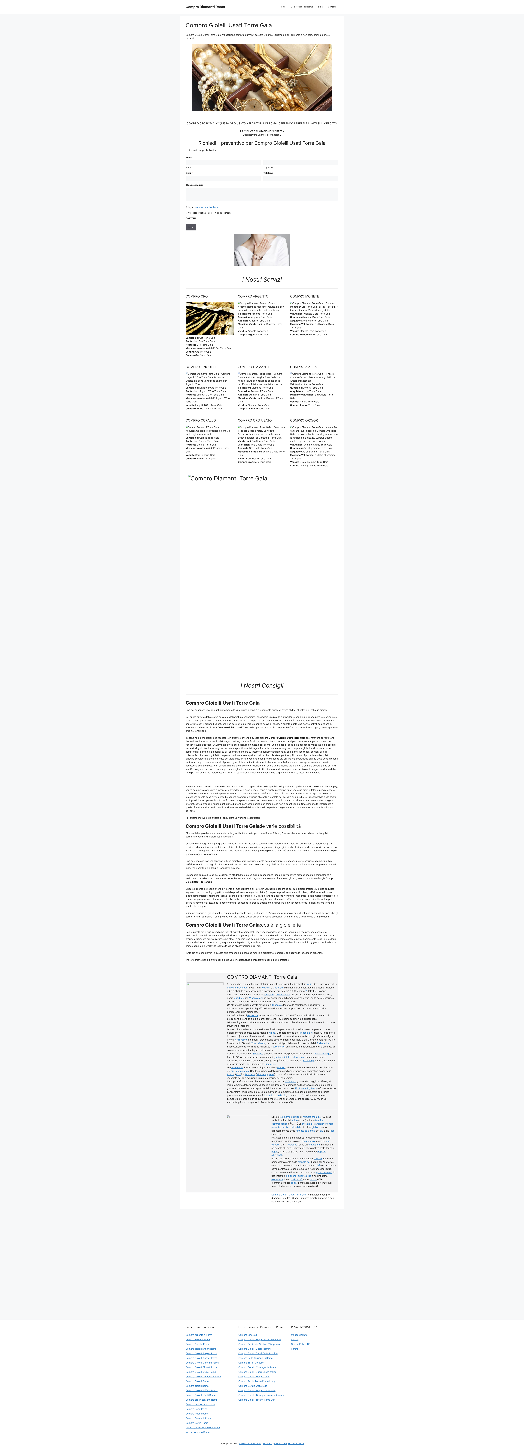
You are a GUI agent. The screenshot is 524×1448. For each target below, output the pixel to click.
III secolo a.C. (306, 1032)
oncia (294, 1182)
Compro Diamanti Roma (205, 7)
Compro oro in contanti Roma (202, 1399)
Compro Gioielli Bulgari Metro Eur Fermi (259, 1339)
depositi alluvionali (237, 987)
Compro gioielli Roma (197, 1385)
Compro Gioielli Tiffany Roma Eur (256, 1399)
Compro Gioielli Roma (197, 1381)
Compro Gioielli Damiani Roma (202, 1362)
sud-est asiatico (240, 1071)
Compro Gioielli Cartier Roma (201, 1358)
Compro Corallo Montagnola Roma (257, 1367)
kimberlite (270, 1064)
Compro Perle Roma (196, 1409)
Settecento (237, 1067)
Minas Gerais (258, 1043)
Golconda (252, 1015)
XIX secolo (290, 1081)
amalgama (314, 1144)
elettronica (277, 1179)
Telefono (269, 173)
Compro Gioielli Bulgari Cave (254, 1376)
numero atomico (312, 1116)
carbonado (279, 1046)
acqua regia (309, 1141)
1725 (238, 1074)
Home (282, 6)
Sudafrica (258, 1053)
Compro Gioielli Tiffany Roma (202, 1390)
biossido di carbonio (275, 1095)
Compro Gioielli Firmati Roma (201, 1367)
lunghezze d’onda (305, 1130)
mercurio (292, 1144)
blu (321, 1130)
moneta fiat (304, 1162)
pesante (275, 1127)
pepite (274, 1151)
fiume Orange (322, 1053)
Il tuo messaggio (195, 185)
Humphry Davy (309, 1088)
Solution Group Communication (289, 1443)
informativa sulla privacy (206, 207)
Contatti (332, 6)
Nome (188, 167)
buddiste (239, 998)
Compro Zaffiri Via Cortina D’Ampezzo (259, 1344)
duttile (285, 1127)
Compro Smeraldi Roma (199, 1418)
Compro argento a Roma (199, 1335)
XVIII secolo (241, 1039)
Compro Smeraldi (247, 1335)
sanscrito (269, 994)
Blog (320, 6)
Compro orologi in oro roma (200, 1404)
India (309, 984)
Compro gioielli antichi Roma (201, 1348)
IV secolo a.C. (256, 998)
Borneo (281, 1067)
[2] (318, 1165)
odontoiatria (304, 1175)
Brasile (230, 1074)
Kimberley (308, 1060)
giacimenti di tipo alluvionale (289, 1057)
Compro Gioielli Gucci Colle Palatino (258, 1353)
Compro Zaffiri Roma (197, 1423)
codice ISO (297, 1179)
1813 (297, 1088)
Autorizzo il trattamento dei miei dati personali (210, 213)
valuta (313, 1179)
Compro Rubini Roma (197, 1413)
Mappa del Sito (299, 1335)
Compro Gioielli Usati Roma (201, 1395)
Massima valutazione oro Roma (203, 1427)
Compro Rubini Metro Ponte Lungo (257, 1381)
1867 (271, 1074)
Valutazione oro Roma (198, 1432)
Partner (295, 1348)
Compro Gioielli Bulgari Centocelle (257, 1390)
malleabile (295, 1127)
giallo (315, 1127)
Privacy (295, 1339)
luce (332, 1130)
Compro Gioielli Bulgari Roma (201, 1353)
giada (272, 1032)
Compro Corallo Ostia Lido (252, 1385)
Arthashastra (283, 994)
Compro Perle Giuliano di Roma (255, 1358)
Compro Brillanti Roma (198, 1339)
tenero (330, 1123)
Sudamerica (323, 1043)
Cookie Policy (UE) (301, 1344)
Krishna (266, 987)
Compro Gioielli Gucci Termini (254, 1348)
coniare (318, 1158)
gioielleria (291, 1175)
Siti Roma (267, 1443)
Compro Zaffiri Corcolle (251, 1362)
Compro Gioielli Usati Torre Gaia (289, 1194)
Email (189, 173)
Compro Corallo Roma (197, 1344)
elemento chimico (290, 1116)
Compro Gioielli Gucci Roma (201, 1372)
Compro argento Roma (302, 6)
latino (295, 1120)
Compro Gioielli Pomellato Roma (203, 1376)
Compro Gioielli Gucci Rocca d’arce (257, 1372)
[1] (306, 990)
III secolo (277, 1005)
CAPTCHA (191, 218)
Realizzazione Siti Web (250, 1443)
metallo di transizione (314, 1123)
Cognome (268, 167)
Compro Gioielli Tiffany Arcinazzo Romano (261, 1395)
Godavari (278, 987)
